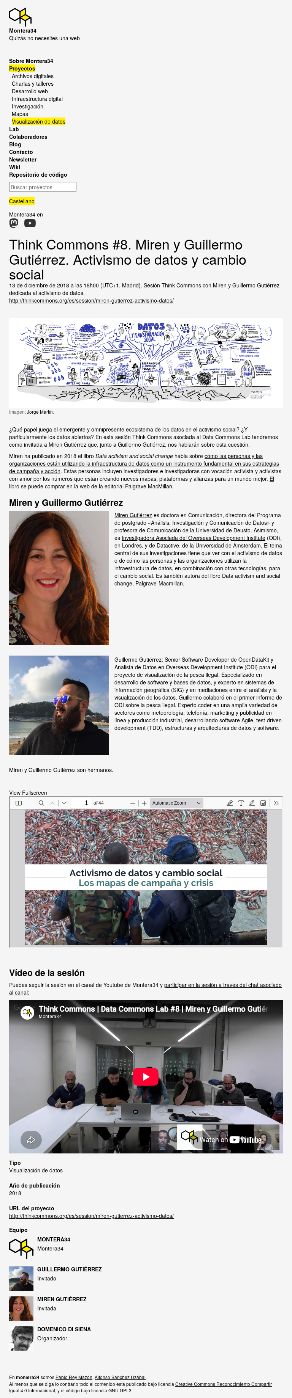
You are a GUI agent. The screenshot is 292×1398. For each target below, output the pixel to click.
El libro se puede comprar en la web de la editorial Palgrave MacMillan (141, 482)
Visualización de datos (38, 121)
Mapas (20, 114)
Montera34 (53, 1239)
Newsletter (22, 159)
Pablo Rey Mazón (74, 1377)
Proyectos (22, 68)
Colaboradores (28, 136)
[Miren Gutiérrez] (23, 1308)
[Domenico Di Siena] (23, 1338)
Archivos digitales (33, 76)
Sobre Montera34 (31, 60)
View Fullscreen (28, 792)
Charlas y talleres (33, 83)
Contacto (21, 151)
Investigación (27, 106)
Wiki (14, 167)
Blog (15, 144)
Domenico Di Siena (64, 1329)
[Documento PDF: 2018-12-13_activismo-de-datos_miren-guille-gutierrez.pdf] (146, 872)
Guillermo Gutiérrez (69, 1269)
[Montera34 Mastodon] (14, 225)
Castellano (22, 201)
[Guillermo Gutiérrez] (23, 1278)
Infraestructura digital (37, 98)
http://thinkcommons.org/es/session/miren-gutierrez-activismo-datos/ (91, 300)
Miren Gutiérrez (133, 515)
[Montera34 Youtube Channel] (30, 225)
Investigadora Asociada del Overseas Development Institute (193, 537)
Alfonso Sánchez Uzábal (120, 1377)
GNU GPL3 (120, 1390)
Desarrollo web (30, 91)
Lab (14, 129)
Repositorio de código (38, 174)
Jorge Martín (40, 411)
